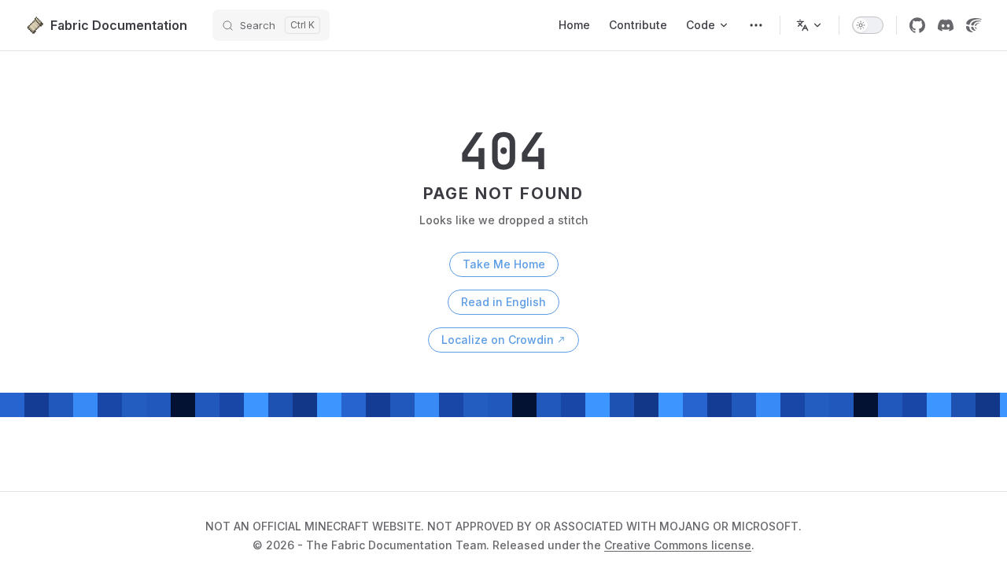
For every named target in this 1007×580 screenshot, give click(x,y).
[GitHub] (917, 25)
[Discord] (945, 25)
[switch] (867, 25)
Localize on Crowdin (497, 339)
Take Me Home (504, 264)
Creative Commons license (677, 545)
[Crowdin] (974, 25)
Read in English (503, 301)
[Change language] (809, 25)
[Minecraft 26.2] (756, 25)
